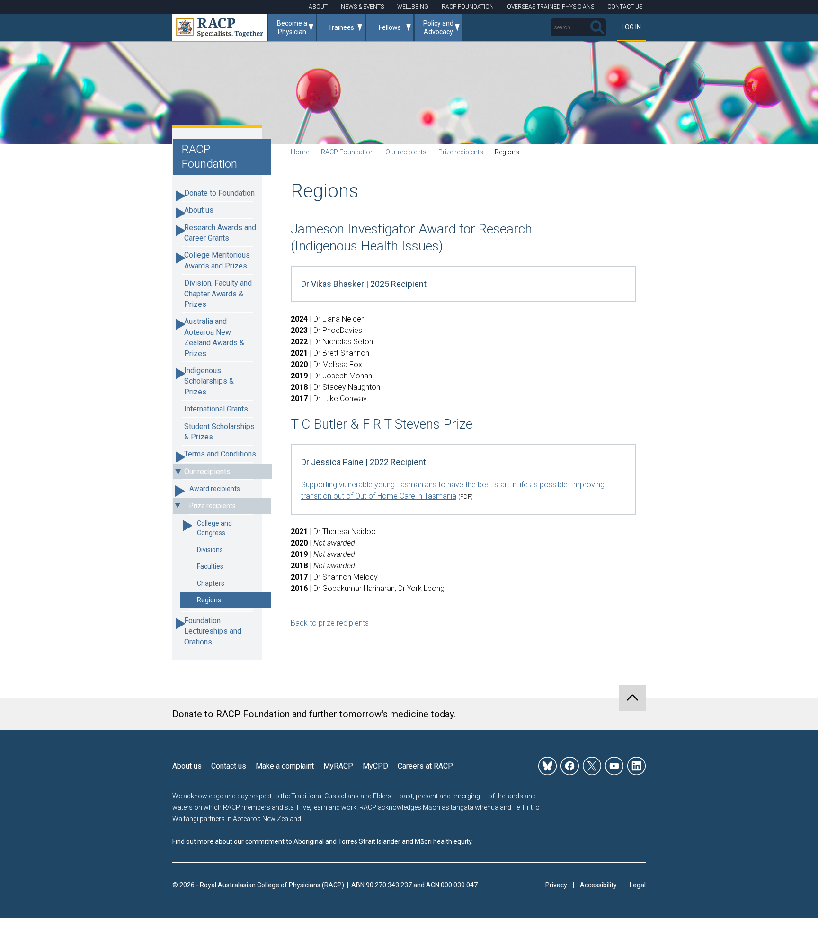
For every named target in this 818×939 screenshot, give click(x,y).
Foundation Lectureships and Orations (212, 631)
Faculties (210, 566)
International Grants (216, 408)
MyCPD (375, 765)
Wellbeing (412, 6)
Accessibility (598, 885)
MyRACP (338, 765)
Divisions (210, 550)
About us (198, 210)
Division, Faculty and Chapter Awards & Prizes (218, 293)
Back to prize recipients (330, 622)
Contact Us (624, 6)
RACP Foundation (468, 6)
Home (300, 152)
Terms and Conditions (220, 453)
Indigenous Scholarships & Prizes (209, 381)
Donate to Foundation (219, 192)
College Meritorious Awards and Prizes (217, 260)
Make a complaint (285, 765)
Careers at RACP (425, 765)
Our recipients (207, 471)
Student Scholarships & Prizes (219, 431)
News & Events (362, 6)
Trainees (341, 27)
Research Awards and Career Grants (220, 232)
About (318, 6)
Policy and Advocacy (438, 27)
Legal (638, 885)
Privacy (556, 885)
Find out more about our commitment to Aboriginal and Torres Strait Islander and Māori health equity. (322, 841)
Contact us (228, 765)
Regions (209, 600)
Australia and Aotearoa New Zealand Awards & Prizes (214, 337)
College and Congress (214, 528)
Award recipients (214, 488)
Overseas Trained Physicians (550, 6)
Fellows (390, 27)
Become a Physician (292, 27)
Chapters (210, 583)
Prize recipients (212, 506)
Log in (631, 27)
